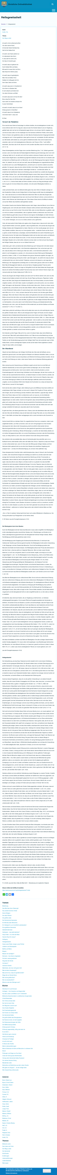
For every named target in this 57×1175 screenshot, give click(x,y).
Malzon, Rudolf (6, 1111)
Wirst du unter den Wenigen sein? (11, 982)
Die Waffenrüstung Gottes (9, 1024)
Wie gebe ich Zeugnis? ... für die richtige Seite (14, 1067)
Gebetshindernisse (7, 930)
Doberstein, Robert (7, 1085)
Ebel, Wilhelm (6, 1089)
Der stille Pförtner (7, 915)
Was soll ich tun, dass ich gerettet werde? (13, 973)
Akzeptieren (46, 1170)
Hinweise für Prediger (8, 1039)
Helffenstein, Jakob (7, 1101)
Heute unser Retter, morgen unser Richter (13, 944)
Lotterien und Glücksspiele (9, 946)
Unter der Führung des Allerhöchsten (12, 1055)
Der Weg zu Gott (6, 38)
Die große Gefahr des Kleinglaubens (12, 1017)
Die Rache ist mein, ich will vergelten (12, 1020)
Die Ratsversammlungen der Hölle (11, 1022)
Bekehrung (5, 906)
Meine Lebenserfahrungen (9, 1046)
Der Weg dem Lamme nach (9, 1005)
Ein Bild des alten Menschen (9, 922)
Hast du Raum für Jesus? (9, 937)
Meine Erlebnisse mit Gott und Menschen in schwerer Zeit (17, 1048)
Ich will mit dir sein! (7, 1041)
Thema (4, 36)
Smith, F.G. (5, 32)
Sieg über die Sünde (7, 961)
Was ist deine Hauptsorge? (9, 970)
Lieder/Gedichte (6, 1160)
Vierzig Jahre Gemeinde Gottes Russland (13, 1058)
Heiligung (4, 939)
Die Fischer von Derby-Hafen (10, 1013)
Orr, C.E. (4, 1128)
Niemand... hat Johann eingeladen (11, 956)
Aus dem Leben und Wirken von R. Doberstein (14, 993)
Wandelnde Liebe (7, 1063)
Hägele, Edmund (6, 1099)
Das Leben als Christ (7, 1146)
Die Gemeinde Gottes (8, 1015)
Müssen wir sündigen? (8, 953)
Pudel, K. (4, 1130)
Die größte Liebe (6, 918)
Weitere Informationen (11, 1173)
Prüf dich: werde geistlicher (9, 958)
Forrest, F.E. (5, 1094)
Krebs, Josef (5, 1106)
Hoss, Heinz (5, 1104)
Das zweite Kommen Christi (9, 911)
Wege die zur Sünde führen (9, 975)
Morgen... (4, 951)
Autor (4, 29)
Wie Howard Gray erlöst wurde (10, 1070)
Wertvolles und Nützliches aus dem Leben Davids (15, 1065)
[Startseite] (4, 4)
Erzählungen (5, 1156)
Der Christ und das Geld (8, 1001)
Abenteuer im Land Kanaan (9, 989)
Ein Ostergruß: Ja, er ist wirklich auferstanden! (14, 925)
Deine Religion (6, 913)
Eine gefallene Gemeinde (9, 927)
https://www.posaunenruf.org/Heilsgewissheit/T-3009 (16, 890)
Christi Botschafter (7, 998)
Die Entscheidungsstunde (9, 1010)
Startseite (3, 24)
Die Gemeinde (6, 1151)
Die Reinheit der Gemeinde (9, 920)
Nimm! (4, 1051)
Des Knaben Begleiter (8, 1008)
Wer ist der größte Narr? (8, 977)
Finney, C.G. (5, 1092)
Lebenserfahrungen (7, 1158)
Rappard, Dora (6, 1132)
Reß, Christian (6, 1135)
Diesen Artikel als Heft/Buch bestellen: (13, 888)
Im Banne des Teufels (8, 1044)
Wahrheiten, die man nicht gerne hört (12, 968)
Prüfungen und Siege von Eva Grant (11, 1053)
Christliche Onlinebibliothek (20, 4)
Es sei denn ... (6, 1032)
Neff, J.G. (4, 1125)
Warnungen (5, 1163)
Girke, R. (4, 1097)
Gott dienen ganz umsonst (9, 1034)
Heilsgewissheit (6, 942)
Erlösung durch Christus (8, 1027)
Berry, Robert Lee (7, 1080)
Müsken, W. (5, 1120)
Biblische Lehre (6, 1144)
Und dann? (5, 963)
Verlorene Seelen (7, 965)
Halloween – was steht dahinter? (11, 932)
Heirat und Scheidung (8, 1036)
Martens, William (6, 1113)
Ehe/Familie (5, 1153)
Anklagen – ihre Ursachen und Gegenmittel (13, 991)
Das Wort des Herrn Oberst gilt (10, 908)
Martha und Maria (7, 949)
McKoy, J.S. (5, 1116)
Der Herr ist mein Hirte (8, 1003)
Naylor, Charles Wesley (8, 1123)
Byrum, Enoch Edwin (7, 1082)
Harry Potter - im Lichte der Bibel (10, 934)
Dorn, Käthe (5, 1087)
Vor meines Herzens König (9, 1060)
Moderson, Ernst (6, 1118)
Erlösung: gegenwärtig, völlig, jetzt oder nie (13, 1029)
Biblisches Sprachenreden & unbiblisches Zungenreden (17, 996)
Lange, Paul (5, 1109)
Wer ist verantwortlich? (8, 980)
